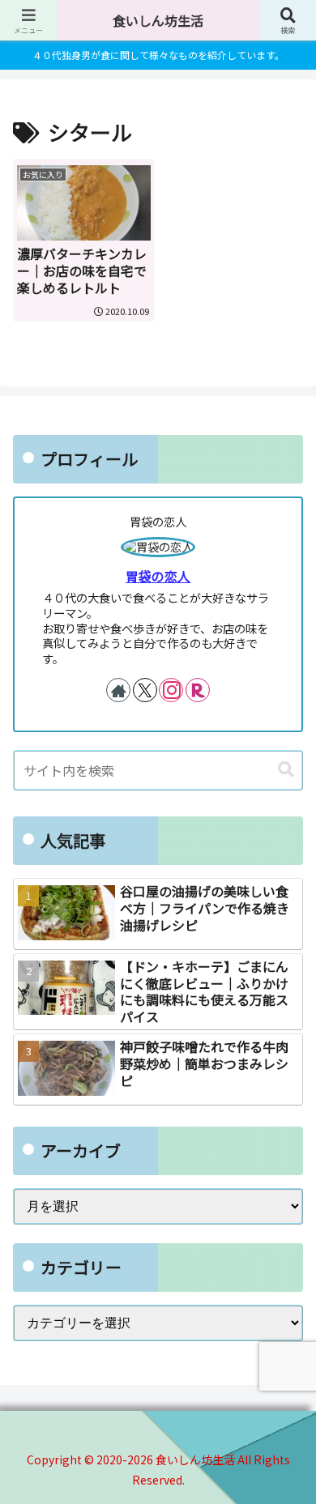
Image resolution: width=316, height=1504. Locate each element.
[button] (286, 770)
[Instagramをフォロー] (171, 690)
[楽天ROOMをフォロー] (198, 690)
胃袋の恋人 (158, 576)
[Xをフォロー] (145, 690)
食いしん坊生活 (158, 20)
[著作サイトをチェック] (118, 690)
